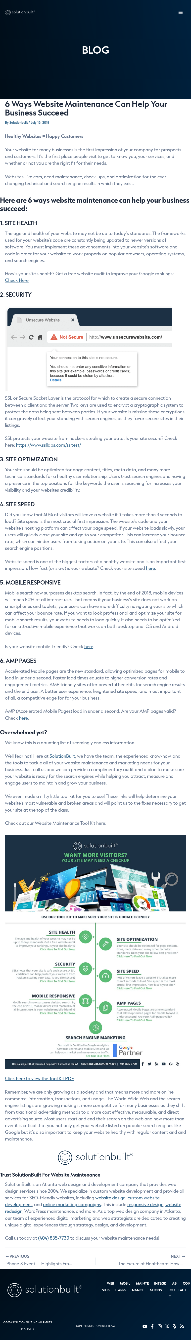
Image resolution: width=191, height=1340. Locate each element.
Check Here (17, 280)
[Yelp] (174, 1326)
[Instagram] (159, 1326)
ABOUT (173, 1290)
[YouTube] (145, 1326)
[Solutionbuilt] (20, 12)
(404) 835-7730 (53, 1238)
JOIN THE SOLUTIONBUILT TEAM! (95, 1326)
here (150, 568)
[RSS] (182, 1326)
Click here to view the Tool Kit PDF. (39, 1078)
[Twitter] (167, 1326)
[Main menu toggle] (180, 12)
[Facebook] (152, 1326)
